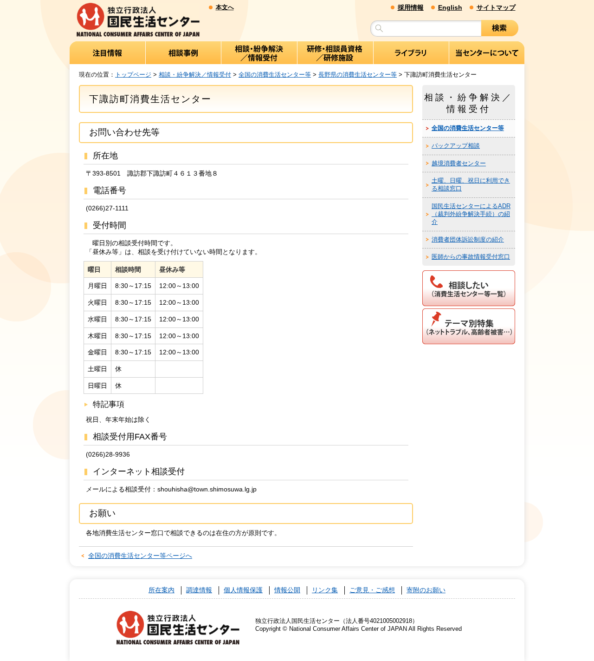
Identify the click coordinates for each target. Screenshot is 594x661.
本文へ (225, 7)
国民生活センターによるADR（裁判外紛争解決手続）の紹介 (471, 214)
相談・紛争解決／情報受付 (195, 74)
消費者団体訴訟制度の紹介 (468, 239)
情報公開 (287, 590)
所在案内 (161, 590)
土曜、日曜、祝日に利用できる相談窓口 (471, 184)
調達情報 (199, 590)
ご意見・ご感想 (372, 590)
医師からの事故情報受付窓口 (471, 256)
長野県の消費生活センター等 (357, 74)
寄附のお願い (426, 590)
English (450, 7)
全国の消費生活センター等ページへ (140, 555)
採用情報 (411, 7)
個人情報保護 (243, 590)
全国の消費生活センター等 (275, 74)
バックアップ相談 (456, 145)
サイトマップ (496, 7)
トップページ (133, 74)
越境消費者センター (459, 163)
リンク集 (325, 590)
